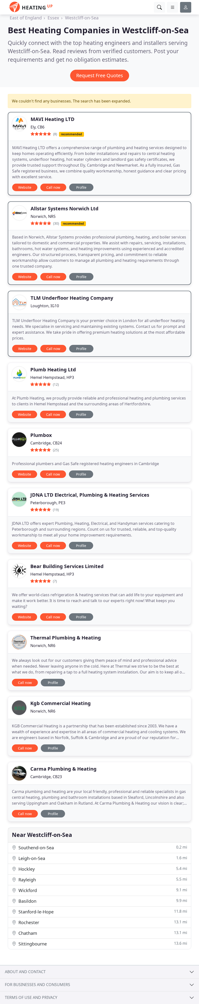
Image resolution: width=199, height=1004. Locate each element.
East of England (26, 18)
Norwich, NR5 (43, 216)
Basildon (102, 901)
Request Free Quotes (99, 75)
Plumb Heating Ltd (53, 369)
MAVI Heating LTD (53, 119)
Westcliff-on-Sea (82, 18)
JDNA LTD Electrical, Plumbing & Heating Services (89, 495)
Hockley (102, 869)
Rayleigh (102, 879)
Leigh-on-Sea (102, 858)
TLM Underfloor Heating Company (72, 298)
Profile (81, 187)
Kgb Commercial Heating (60, 703)
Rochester (102, 922)
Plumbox (41, 435)
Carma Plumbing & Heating (63, 769)
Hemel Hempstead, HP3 (52, 377)
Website (24, 187)
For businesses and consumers (37, 984)
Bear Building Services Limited (67, 566)
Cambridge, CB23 (46, 776)
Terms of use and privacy (31, 997)
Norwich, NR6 (42, 645)
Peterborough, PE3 (47, 502)
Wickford (102, 890)
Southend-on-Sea (102, 847)
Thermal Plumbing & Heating (65, 637)
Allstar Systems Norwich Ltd (65, 208)
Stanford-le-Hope (102, 912)
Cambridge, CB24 (46, 443)
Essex (53, 18)
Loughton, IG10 (45, 305)
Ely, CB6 (37, 127)
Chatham (102, 933)
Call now (53, 187)
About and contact (25, 971)
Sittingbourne (102, 944)
